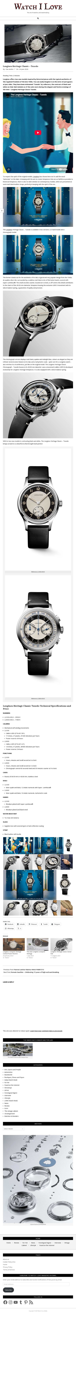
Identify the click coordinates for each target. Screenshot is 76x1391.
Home (5, 1264)
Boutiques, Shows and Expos (14, 1077)
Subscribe (8, 1290)
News (6, 1103)
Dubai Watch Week (10, 1080)
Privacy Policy (7, 1267)
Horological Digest (10, 1093)
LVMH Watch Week (11, 1101)
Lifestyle (7, 1098)
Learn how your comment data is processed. (46, 1031)
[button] (38, 510)
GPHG (6, 1090)
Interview (7, 1095)
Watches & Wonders (11, 1116)
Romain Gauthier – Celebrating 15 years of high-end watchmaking (35, 972)
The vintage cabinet (11, 1111)
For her (6, 1082)
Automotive (8, 1072)
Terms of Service (9, 1270)
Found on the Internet (11, 1085)
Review (7, 1106)
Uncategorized (9, 1114)
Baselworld (8, 1075)
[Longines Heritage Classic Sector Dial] (61, 944)
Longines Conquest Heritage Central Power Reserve (12, 953)
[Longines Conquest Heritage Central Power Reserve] (14, 944)
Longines (36, 176)
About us (6, 1259)
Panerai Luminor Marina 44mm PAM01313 (29, 970)
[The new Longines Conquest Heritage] (37, 944)
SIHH (6, 1108)
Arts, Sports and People (12, 1070)
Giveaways (8, 1088)
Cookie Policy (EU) (9, 1262)
